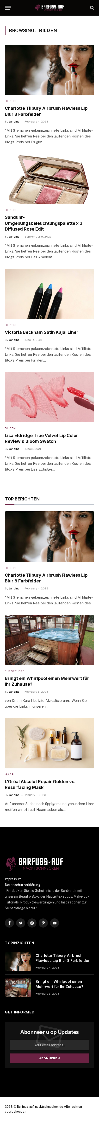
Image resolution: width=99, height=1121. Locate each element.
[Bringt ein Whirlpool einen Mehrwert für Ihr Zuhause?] (49, 640)
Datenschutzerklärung (22, 885)
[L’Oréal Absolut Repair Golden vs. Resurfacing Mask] (49, 743)
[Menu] (8, 7)
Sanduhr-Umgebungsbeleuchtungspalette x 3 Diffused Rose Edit (43, 223)
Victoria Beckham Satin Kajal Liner (41, 332)
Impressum (13, 879)
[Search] (91, 7)
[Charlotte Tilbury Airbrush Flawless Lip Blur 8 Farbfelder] (49, 70)
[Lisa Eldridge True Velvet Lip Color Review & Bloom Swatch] (49, 397)
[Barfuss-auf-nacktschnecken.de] (50, 7)
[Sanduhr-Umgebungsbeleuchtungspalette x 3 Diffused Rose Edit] (49, 179)
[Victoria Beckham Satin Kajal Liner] (49, 294)
